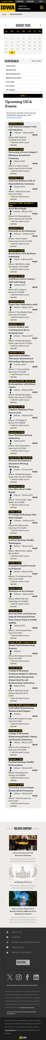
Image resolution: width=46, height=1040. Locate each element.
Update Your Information (26, 942)
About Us (17, 932)
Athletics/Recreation (13, 78)
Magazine (30, 1)
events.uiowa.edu (14, 117)
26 (23, 49)
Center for (24, 7)
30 (6, 53)
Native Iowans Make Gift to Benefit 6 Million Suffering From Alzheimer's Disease (23, 911)
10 (12, 42)
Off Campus (10, 90)
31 (12, 53)
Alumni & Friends (7, 1)
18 (18, 46)
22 (40, 46)
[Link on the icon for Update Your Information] (7, 942)
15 (40, 42)
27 (29, 49)
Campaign (19, 1)
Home (4, 14)
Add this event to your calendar (19, 143)
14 (35, 42)
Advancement (11, 70)
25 (18, 49)
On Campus (10, 86)
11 (18, 42)
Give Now (21, 962)
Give (40, 1)
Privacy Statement (10, 1030)
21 (35, 46)
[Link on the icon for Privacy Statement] (7, 952)
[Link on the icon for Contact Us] (7, 947)
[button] (35, 136)
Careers (16, 937)
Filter (22, 96)
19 (23, 46)
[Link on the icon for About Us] (7, 932)
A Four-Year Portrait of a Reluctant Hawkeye (23, 854)
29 (40, 49)
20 (29, 46)
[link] (10, 977)
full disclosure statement (26, 1007)
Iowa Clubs (10, 82)
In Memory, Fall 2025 (22, 882)
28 (35, 49)
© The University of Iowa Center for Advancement (22, 985)
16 (6, 46)
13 (29, 42)
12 (23, 42)
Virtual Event (10, 66)
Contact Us (18, 947)
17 (12, 46)
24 (12, 49)
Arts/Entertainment (13, 74)
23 (6, 49)
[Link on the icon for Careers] (7, 937)
